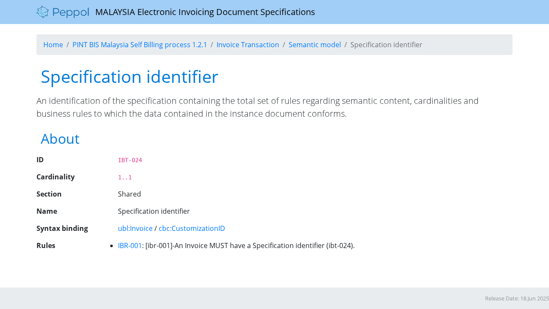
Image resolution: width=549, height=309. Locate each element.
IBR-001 (130, 245)
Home (53, 44)
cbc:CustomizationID (192, 228)
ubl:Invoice (135, 228)
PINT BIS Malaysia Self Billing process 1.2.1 (139, 44)
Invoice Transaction (248, 44)
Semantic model (315, 44)
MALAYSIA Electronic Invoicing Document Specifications (202, 12)
